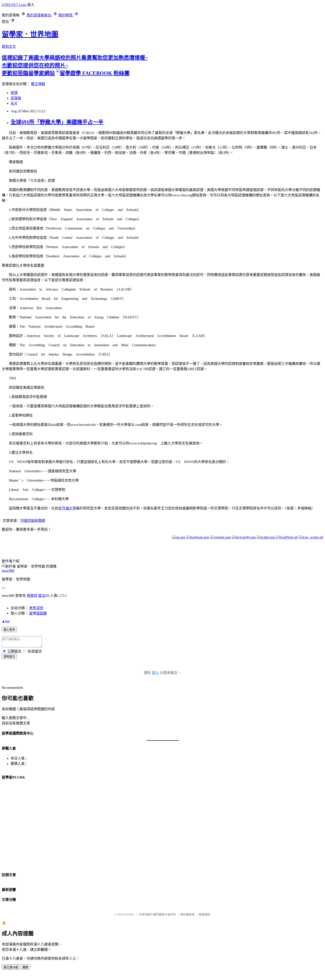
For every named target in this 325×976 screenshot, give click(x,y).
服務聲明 (204, 914)
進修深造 (36, 608)
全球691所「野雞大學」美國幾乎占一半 (57, 122)
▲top (6, 621)
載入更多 (9, 629)
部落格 (16, 98)
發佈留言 (9, 656)
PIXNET (129, 914)
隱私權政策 (187, 914)
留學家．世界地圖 (30, 34)
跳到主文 (9, 46)
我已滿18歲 (11, 967)
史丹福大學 (67, 508)
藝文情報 (38, 84)
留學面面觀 (38, 613)
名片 (14, 103)
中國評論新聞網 (32, 520)
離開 (25, 967)
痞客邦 (32, 595)
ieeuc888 (8, 570)
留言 (41, 595)
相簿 (14, 93)
